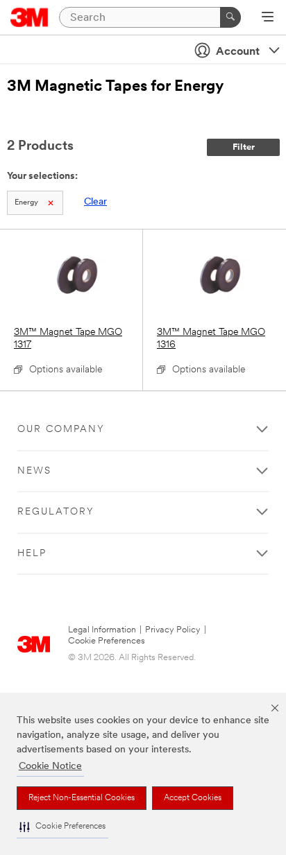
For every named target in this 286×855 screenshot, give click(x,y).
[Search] (230, 17)
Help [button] (32, 554)
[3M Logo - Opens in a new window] (29, 17)
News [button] (34, 471)
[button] (62, 826)
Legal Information (102, 629)
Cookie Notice (50, 766)
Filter (244, 147)
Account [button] (237, 52)
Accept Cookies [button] (192, 798)
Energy (26, 203)
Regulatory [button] (55, 512)
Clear (95, 202)
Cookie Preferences (106, 641)
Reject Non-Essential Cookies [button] (81, 798)
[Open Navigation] (268, 18)
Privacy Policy (173, 629)
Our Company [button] (61, 429)
